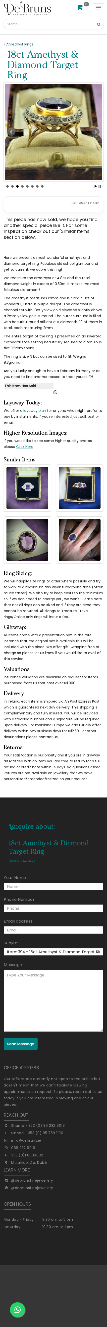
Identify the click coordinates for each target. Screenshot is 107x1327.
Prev (11, 132)
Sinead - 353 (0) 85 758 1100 (37, 1132)
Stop (100, 186)
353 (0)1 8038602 (27, 1155)
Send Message (20, 1043)
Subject (11, 943)
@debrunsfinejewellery (32, 1180)
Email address (18, 921)
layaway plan (34, 410)
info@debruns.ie (26, 1140)
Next (96, 132)
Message (13, 965)
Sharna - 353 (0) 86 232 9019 (38, 1125)
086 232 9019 (23, 1147)
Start (96, 186)
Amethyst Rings (19, 44)
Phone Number (19, 899)
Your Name (15, 878)
